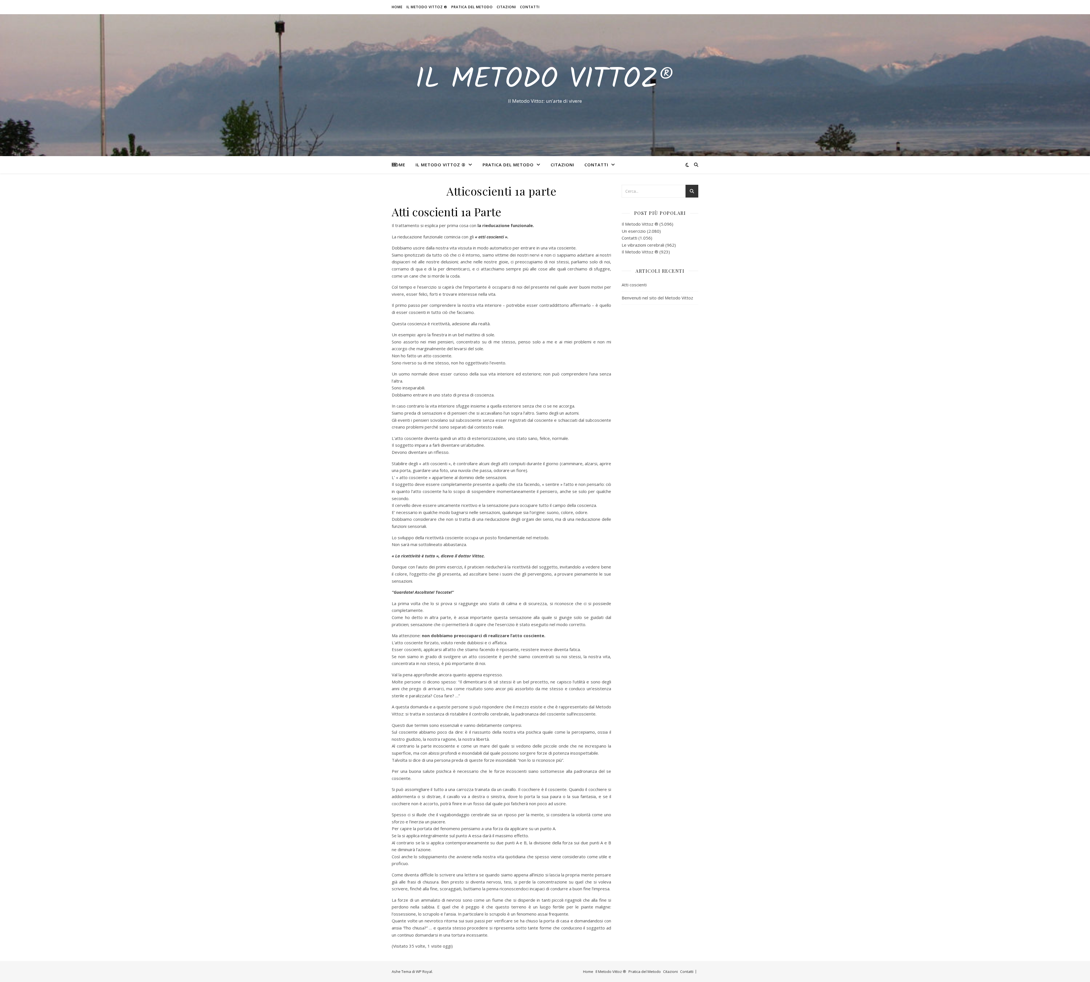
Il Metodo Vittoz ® (426, 7)
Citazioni (506, 7)
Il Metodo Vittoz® (545, 80)
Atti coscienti (634, 285)
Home (397, 7)
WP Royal (424, 971)
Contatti (530, 7)
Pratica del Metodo (472, 7)
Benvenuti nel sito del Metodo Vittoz (657, 298)
